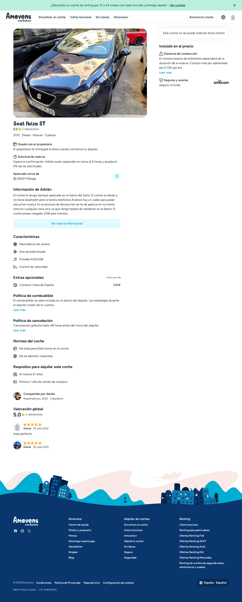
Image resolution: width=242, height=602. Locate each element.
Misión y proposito (80, 530)
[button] (236, 5)
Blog (71, 557)
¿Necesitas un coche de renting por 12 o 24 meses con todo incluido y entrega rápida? (118, 5)
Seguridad (130, 557)
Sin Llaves (102, 17)
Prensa (73, 535)
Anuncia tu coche (201, 17)
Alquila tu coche (133, 541)
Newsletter (75, 546)
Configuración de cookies (118, 582)
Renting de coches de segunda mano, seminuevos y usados (201, 565)
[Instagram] (22, 531)
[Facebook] (15, 531)
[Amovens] (18, 17)
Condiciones (43, 582)
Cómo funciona (80, 17)
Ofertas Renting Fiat (191, 535)
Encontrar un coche (52, 17)
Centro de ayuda (78, 524)
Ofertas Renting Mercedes (195, 557)
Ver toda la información (67, 223)
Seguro (128, 552)
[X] (29, 531)
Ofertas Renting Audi (192, 546)
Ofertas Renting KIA (191, 552)
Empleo (73, 552)
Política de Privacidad (67, 582)
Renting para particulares (194, 530)
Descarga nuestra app (82, 541)
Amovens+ (121, 17)
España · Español (215, 582)
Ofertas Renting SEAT (192, 541)
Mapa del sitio (91, 582)
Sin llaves (129, 546)
